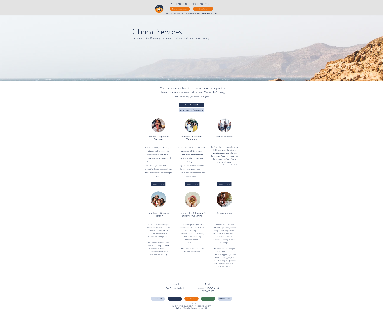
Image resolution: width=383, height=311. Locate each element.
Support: (201, 288)
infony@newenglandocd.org (176, 288)
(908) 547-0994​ (212, 288)
